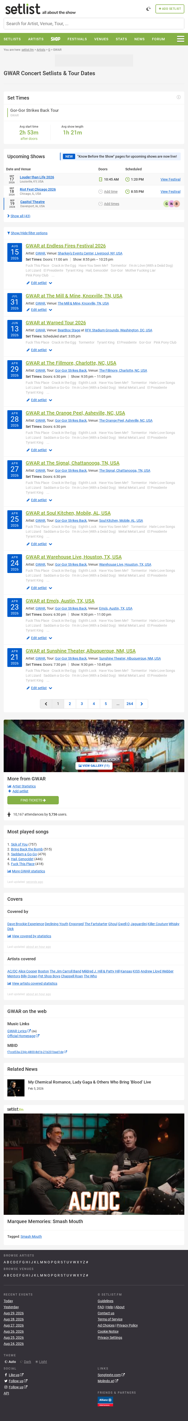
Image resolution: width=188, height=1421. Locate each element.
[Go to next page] (142, 704)
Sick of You (19, 844)
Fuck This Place (23, 864)
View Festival (170, 179)
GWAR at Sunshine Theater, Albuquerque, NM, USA (81, 651)
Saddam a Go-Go (24, 854)
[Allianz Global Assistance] (105, 1401)
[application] (94, 1164)
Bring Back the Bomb (27, 849)
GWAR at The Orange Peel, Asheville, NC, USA (75, 413)
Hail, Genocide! (22, 859)
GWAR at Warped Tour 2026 (56, 323)
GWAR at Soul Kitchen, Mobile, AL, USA (68, 513)
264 (130, 704)
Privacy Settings (110, 1337)
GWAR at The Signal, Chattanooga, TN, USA (72, 463)
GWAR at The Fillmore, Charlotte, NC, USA (71, 363)
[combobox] (94, 23)
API (6, 1393)
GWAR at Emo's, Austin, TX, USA (60, 601)
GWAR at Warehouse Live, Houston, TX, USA (74, 557)
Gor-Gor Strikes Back (71, 370)
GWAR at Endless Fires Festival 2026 (66, 246)
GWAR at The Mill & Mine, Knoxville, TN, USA (74, 296)
